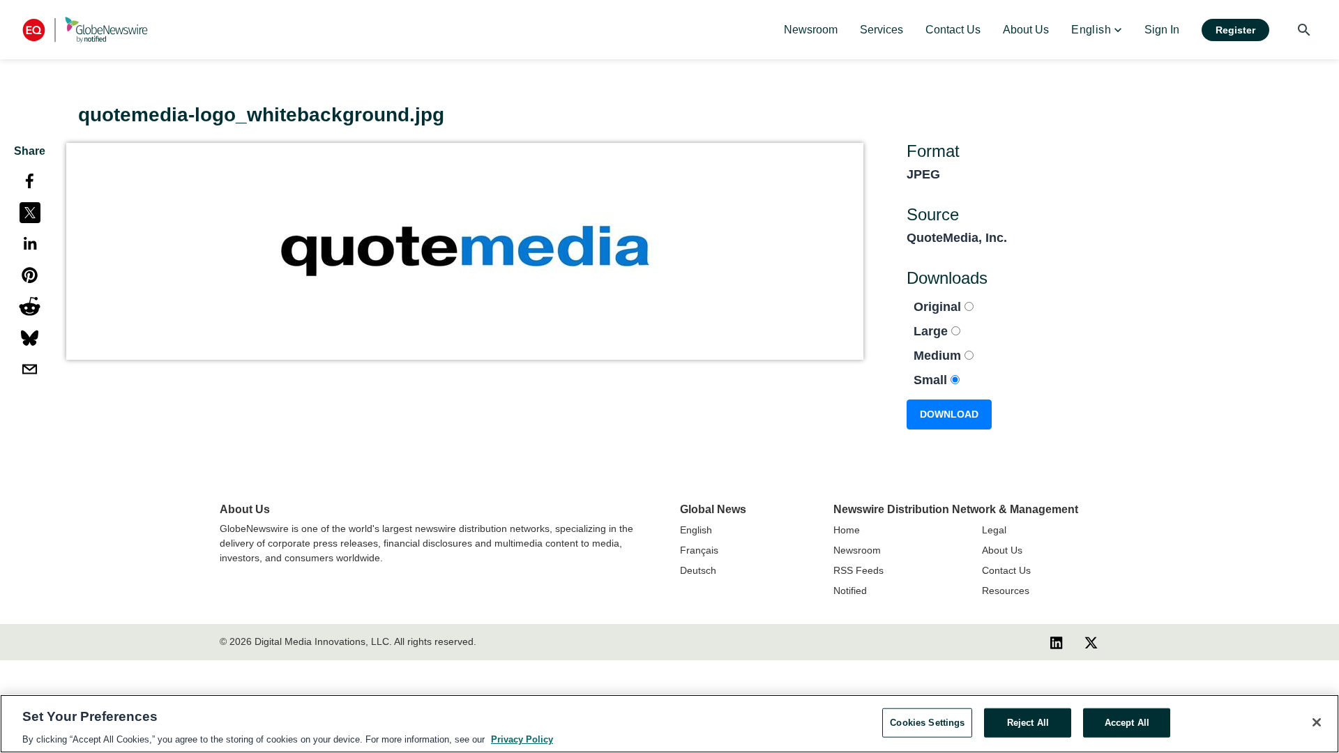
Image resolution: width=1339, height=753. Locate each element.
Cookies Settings (927, 722)
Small (932, 380)
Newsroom (857, 550)
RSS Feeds (858, 570)
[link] (811, 30)
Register (1235, 30)
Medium (939, 356)
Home (846, 529)
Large (932, 331)
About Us (1002, 550)
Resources (1005, 590)
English (696, 529)
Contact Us (1006, 570)
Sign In (1161, 30)
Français (699, 550)
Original (939, 307)
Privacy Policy (522, 738)
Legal (994, 529)
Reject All (1028, 722)
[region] (669, 723)
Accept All (1127, 722)
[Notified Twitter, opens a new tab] (1091, 642)
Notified (850, 590)
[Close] (1316, 722)
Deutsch (698, 570)
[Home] (85, 29)
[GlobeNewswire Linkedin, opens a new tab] (1056, 642)
